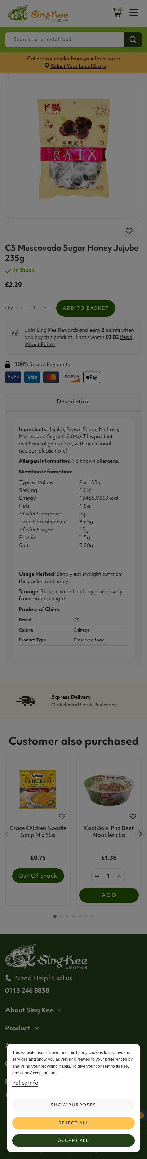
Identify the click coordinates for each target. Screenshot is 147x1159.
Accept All (73, 1140)
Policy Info (25, 1082)
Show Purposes (73, 1105)
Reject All (73, 1123)
